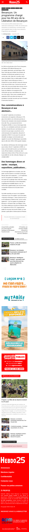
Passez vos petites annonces (12, 486)
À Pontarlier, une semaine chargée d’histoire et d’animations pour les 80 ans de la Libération (21, 230)
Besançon (12, 8)
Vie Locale (8, 8)
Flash (21, 8)
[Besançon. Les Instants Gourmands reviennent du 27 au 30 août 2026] (5, 252)
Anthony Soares (7, 33)
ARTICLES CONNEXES (7, 238)
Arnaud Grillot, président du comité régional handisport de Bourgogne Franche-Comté (8, 229)
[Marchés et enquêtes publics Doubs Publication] (14, 371)
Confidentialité (6, 477)
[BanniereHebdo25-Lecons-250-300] (14, 302)
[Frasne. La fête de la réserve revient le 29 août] (5, 244)
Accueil (3, 5)
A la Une (8, 5)
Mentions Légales (7, 472)
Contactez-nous (7, 481)
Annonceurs (5, 468)
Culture (17, 8)
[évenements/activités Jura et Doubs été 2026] (14, 350)
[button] (27, 2)
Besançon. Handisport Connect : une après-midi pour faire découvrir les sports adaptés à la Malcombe (17, 261)
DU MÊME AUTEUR (19, 238)
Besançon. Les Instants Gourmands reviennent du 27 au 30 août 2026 (18, 252)
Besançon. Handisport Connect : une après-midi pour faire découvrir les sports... (18, 435)
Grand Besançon (5, 9)
